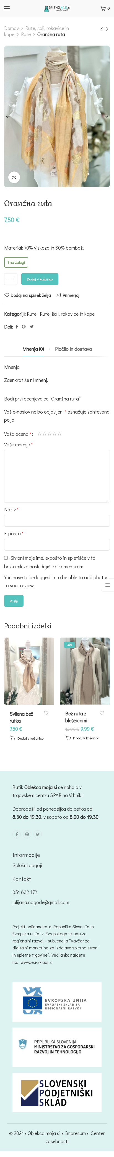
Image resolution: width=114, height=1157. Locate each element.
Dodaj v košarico (40, 279)
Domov (11, 28)
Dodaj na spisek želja (31, 295)
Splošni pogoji (27, 865)
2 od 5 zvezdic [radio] (44, 433)
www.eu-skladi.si (36, 962)
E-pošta (14, 533)
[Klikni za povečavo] (14, 177)
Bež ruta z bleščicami (76, 717)
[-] (7, 279)
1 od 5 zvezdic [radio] (39, 433)
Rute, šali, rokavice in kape (67, 313)
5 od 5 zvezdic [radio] (59, 433)
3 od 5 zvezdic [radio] (49, 433)
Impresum (75, 1133)
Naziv (11, 509)
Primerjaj (71, 295)
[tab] (33, 349)
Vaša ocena (17, 434)
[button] (26, 738)
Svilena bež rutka (21, 717)
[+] (14, 279)
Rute (26, 34)
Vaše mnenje (18, 444)
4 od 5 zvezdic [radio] (54, 433)
